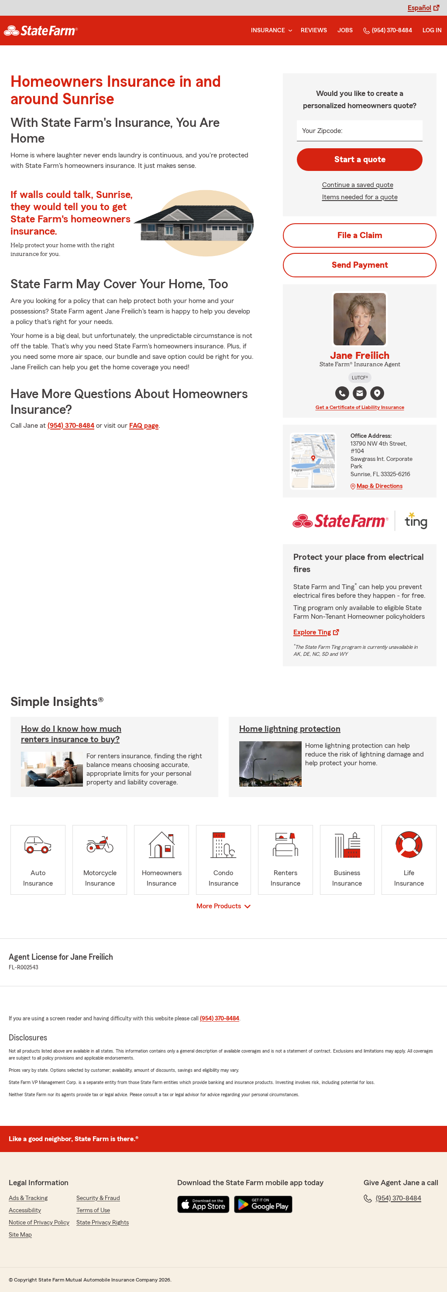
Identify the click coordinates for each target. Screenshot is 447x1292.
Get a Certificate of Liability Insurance (360, 407)
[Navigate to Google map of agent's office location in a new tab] (377, 393)
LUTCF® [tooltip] (360, 377)
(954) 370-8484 (392, 30)
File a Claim (359, 235)
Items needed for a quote (360, 197)
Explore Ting (312, 632)
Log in (432, 30)
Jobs (345, 30)
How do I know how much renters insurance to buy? (71, 734)
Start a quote (359, 159)
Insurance (268, 30)
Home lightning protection (289, 729)
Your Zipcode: (322, 130)
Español (419, 7)
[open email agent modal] (360, 394)
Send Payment (360, 265)
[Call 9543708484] (342, 393)
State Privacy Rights (102, 1223)
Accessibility (25, 1210)
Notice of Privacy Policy (39, 1223)
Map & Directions (379, 486)
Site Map (20, 1235)
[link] (41, 30)
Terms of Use (93, 1210)
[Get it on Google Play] (263, 1204)
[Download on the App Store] (203, 1204)
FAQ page (143, 425)
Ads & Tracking (28, 1198)
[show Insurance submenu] (288, 31)
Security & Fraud (98, 1198)
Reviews (314, 30)
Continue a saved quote (357, 184)
